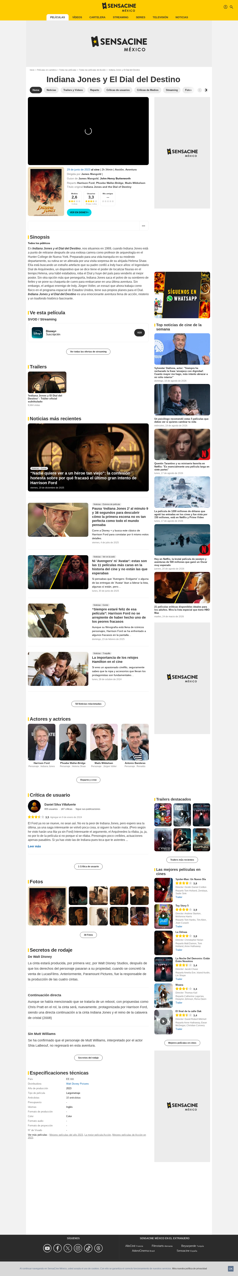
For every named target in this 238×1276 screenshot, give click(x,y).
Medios (74, 194)
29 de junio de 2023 (79, 169)
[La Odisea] (163, 943)
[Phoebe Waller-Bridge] (73, 742)
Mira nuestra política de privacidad (189, 1268)
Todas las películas (67, 70)
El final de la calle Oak (188, 1011)
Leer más (34, 846)
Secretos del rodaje (88, 1057)
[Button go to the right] (206, 90)
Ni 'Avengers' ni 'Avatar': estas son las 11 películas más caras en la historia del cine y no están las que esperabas (119, 567)
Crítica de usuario (50, 795)
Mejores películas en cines (182, 1043)
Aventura (131, 169)
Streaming (120, 17)
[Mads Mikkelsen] (104, 742)
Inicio (32, 70)
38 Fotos (88, 935)
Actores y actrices (50, 719)
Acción (119, 169)
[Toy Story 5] (163, 916)
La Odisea (181, 932)
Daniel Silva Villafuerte (60, 804)
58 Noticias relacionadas (88, 704)
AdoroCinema (140, 1250)
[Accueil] (119, 7)
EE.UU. (70, 1079)
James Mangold (91, 173)
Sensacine (183, 1250)
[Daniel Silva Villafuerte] (34, 806)
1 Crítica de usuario (88, 866)
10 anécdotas (73, 1097)
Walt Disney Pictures (77, 1083)
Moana (179, 984)
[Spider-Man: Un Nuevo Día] (163, 890)
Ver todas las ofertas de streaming (88, 351)
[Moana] (163, 995)
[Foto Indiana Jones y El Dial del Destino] (47, 905)
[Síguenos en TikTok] (89, 1248)
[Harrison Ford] (41, 742)
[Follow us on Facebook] (58, 1248)
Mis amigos (108, 194)
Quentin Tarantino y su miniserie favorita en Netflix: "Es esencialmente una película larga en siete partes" (181, 466)
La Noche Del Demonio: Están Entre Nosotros (193, 960)
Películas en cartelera (47, 70)
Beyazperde (188, 1245)
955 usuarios (51, 809)
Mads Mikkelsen (135, 182)
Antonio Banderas (135, 763)
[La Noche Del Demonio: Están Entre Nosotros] (163, 969)
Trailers (38, 367)
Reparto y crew (88, 780)
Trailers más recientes (182, 860)
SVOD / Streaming (42, 319)
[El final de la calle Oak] (163, 1022)
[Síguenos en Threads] (99, 1248)
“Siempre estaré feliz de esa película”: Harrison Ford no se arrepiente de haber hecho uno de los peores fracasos (119, 616)
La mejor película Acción (97, 1134)
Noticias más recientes (55, 418)
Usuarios (91, 194)
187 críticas (67, 809)
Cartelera (97, 17)
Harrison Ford (86, 182)
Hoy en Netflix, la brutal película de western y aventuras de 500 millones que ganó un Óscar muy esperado (180, 562)
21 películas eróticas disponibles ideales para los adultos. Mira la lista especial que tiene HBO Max (182, 609)
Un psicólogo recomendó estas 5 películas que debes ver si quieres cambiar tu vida (181, 420)
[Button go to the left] (199, 90)
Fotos (36, 881)
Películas (57, 17)
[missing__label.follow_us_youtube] (48, 1248)
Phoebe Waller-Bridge (109, 182)
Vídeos (77, 17)
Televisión (160, 17)
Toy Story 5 (182, 905)
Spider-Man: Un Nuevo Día (191, 879)
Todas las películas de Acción (92, 70)
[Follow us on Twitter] (68, 1248)
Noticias (182, 17)
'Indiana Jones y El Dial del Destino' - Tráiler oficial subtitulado (45, 398)
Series (140, 17)
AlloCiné (130, 1245)
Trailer (179, 897)
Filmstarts (158, 1245)
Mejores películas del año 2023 (66, 1134)
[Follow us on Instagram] (78, 1248)
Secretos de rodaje (51, 950)
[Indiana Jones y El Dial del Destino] (46, 191)
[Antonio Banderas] (135, 742)
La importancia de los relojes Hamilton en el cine (115, 660)
